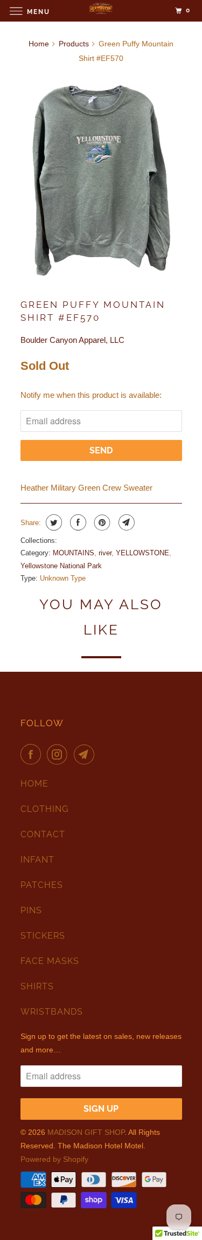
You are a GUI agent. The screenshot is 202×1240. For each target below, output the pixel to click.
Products (74, 43)
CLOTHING (44, 809)
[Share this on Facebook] (76, 522)
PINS (31, 910)
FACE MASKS (49, 961)
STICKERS (42, 936)
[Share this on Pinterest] (101, 522)
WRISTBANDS (51, 1012)
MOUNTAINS (73, 553)
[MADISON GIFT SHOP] (101, 10)
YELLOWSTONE (142, 553)
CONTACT (42, 834)
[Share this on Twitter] (52, 522)
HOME (34, 784)
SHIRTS (37, 986)
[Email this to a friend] (125, 522)
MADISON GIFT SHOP (85, 1132)
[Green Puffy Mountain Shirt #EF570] (101, 177)
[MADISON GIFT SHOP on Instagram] (59, 754)
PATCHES (41, 885)
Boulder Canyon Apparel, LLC (72, 340)
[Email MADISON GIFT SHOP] (86, 754)
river (105, 553)
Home (39, 43)
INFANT (37, 860)
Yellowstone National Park (61, 566)
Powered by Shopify (54, 1159)
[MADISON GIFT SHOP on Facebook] (32, 754)
